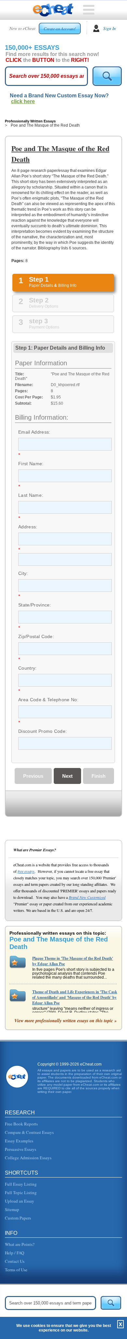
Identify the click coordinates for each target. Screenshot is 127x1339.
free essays (26, 871)
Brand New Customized (87, 897)
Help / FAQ (14, 1253)
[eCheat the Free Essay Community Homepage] (53, 10)
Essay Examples (19, 1141)
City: (23, 573)
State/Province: (34, 604)
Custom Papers (18, 1218)
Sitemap (12, 1209)
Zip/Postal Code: (36, 636)
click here (23, 101)
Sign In (109, 28)
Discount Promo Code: (42, 731)
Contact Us (14, 1261)
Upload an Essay (19, 1201)
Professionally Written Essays (30, 121)
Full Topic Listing (21, 1192)
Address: (27, 526)
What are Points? (20, 1244)
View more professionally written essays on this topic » (65, 1020)
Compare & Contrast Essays (29, 1132)
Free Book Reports (21, 1124)
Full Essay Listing (21, 1184)
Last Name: (30, 495)
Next (67, 776)
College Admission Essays (28, 1158)
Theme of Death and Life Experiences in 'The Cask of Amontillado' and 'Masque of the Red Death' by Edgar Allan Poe (74, 997)
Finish (99, 776)
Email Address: (34, 432)
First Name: (31, 463)
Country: (27, 668)
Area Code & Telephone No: (48, 699)
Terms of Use (16, 1270)
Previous (33, 776)
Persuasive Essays (20, 1149)
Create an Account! (60, 29)
